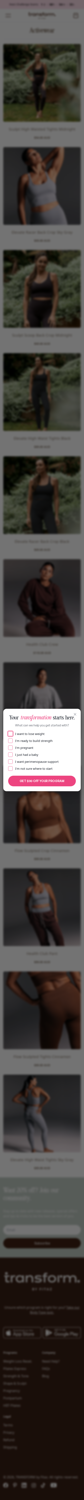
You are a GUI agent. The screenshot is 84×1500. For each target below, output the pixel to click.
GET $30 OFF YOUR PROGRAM (42, 781)
